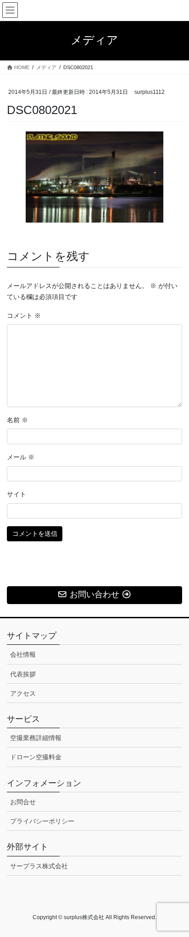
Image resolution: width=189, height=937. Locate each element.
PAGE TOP (175, 901)
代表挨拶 (23, 674)
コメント (24, 315)
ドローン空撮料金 (35, 757)
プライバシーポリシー (42, 821)
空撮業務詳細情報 (35, 737)
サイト (16, 494)
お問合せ (23, 802)
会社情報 (23, 654)
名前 (17, 420)
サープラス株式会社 (39, 866)
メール (20, 457)
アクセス (23, 693)
